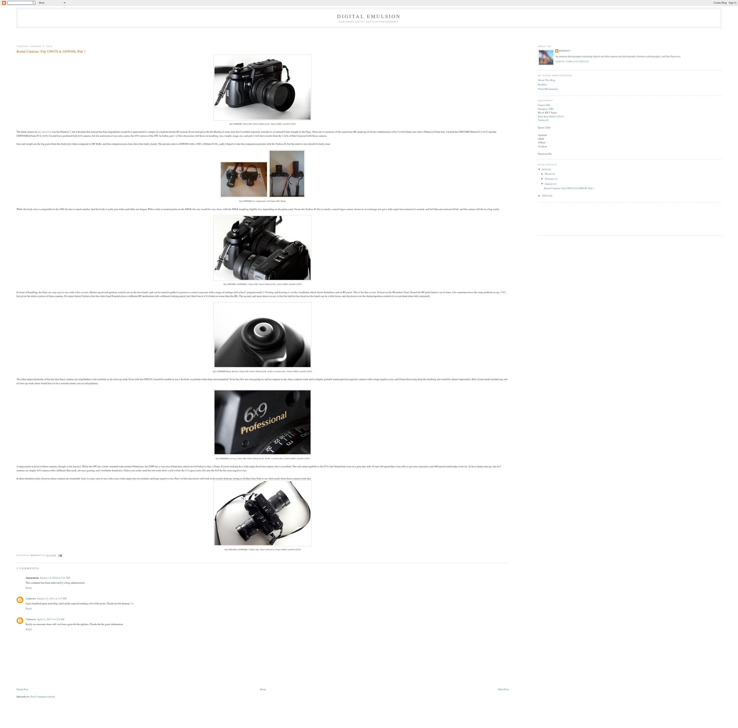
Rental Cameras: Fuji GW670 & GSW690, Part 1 (569, 188)
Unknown (31, 598)
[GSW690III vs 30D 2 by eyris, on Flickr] (244, 197)
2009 (545, 195)
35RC (503, 292)
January (549, 183)
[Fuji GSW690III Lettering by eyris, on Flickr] (263, 454)
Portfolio (542, 84)
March (548, 173)
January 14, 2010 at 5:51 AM (55, 577)
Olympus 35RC (546, 109)
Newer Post (22, 689)
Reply (29, 587)
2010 (545, 169)
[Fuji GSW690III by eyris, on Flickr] (263, 119)
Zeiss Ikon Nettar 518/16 (551, 116)
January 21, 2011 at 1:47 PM (52, 598)
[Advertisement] (369, 35)
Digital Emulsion (369, 16)
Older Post (503, 689)
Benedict (564, 51)
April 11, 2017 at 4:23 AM (50, 619)
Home (263, 689)
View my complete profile (572, 61)
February (550, 178)
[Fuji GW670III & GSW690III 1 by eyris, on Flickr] (263, 280)
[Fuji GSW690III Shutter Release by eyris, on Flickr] (263, 367)
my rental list (45, 131)
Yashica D (543, 120)
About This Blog (546, 80)
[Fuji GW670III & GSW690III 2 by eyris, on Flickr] (263, 545)
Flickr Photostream (548, 89)
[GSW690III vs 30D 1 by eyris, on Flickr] (287, 197)
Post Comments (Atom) (43, 696)
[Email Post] (60, 555)
